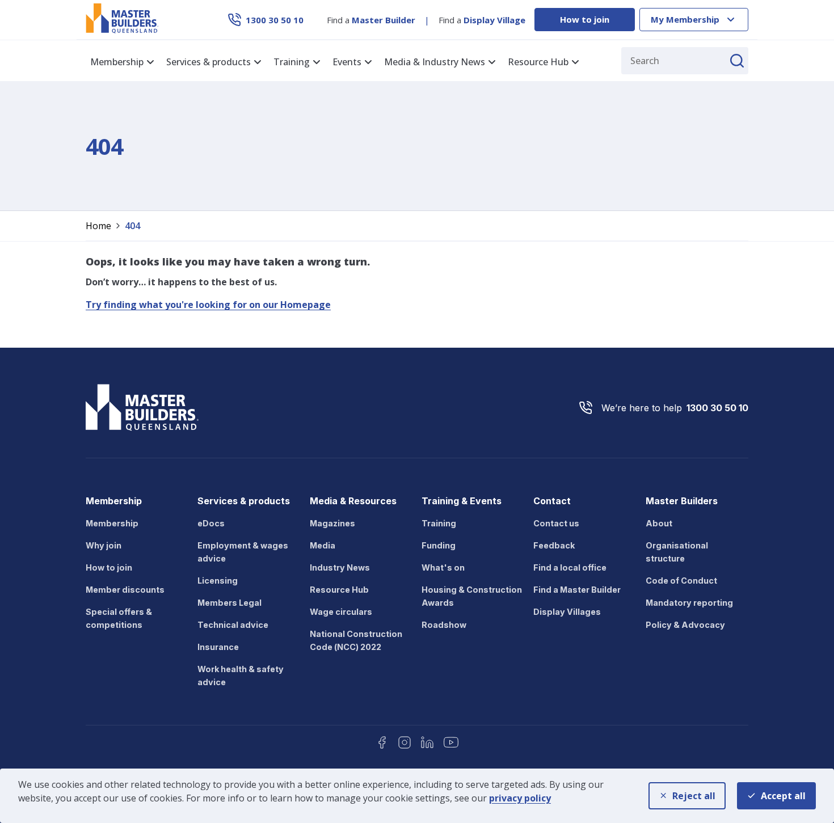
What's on (443, 567)
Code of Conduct (681, 580)
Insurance (218, 647)
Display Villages (567, 612)
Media (322, 545)
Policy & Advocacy (685, 625)
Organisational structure (677, 552)
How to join (584, 19)
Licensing (217, 580)
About (659, 523)
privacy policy (520, 798)
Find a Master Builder (577, 589)
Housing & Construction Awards (472, 596)
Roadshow (444, 625)
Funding (439, 545)
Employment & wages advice (242, 552)
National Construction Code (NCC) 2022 (356, 640)
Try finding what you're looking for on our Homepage (208, 304)
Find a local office (569, 567)
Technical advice (232, 625)
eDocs (211, 523)
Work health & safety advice (240, 675)
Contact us (556, 523)
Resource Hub (339, 589)
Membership (112, 523)
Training (439, 523)
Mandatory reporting (689, 602)
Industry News (340, 567)
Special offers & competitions (119, 618)
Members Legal (229, 602)
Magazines (332, 523)
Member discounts (125, 589)
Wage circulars (341, 612)
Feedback (554, 545)
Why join (103, 545)
